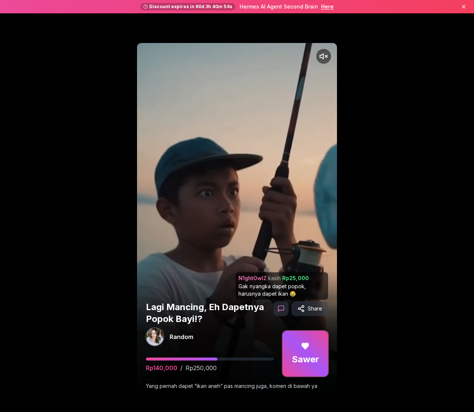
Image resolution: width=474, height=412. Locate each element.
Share (315, 308)
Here (327, 6)
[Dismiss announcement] (463, 6)
